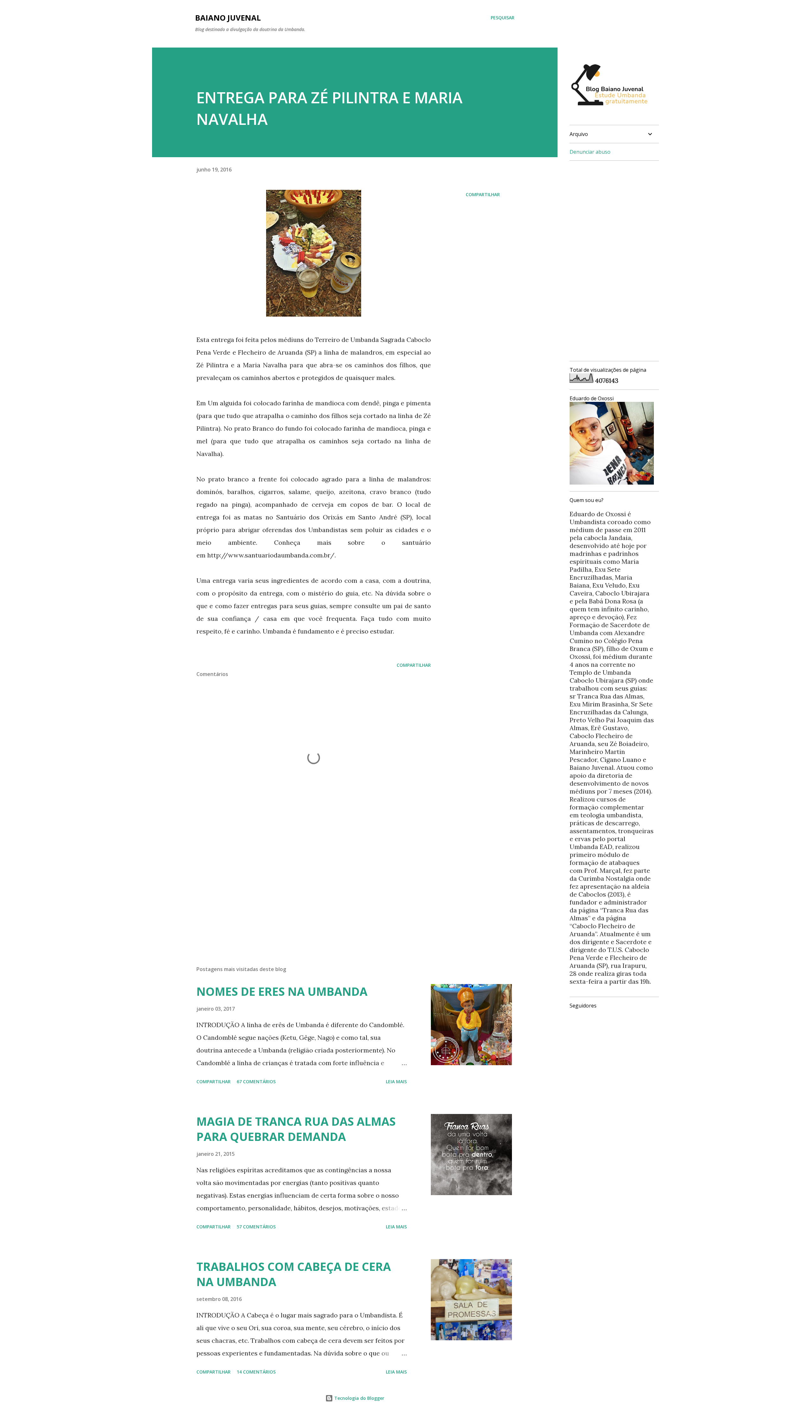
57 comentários (256, 1227)
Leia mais (396, 1081)
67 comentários (256, 1081)
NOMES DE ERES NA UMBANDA (281, 991)
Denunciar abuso (590, 151)
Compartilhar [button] (483, 194)
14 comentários (256, 1372)
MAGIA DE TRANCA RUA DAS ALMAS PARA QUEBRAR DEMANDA (296, 1129)
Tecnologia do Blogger (358, 1398)
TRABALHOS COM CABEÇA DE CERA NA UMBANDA (293, 1274)
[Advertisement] (303, 886)
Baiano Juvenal (228, 17)
